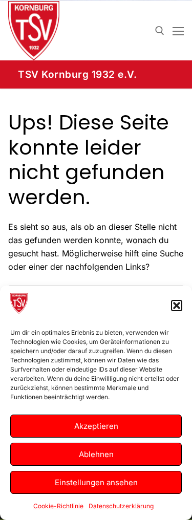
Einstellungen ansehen (96, 482)
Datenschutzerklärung (121, 506)
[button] (177, 305)
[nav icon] (178, 30)
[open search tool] (159, 30)
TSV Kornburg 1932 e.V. (77, 74)
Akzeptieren (96, 426)
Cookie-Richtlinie (58, 506)
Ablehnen (96, 454)
